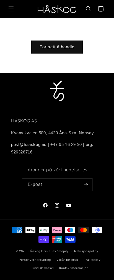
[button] (11, 9)
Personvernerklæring (35, 259)
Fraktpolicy (92, 259)
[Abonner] (86, 184)
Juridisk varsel (42, 268)
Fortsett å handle (57, 46)
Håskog (34, 251)
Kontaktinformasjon (74, 268)
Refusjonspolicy (86, 251)
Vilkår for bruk (67, 259)
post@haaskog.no (28, 144)
